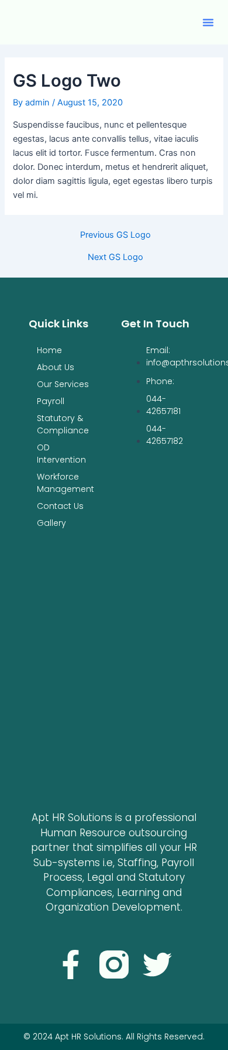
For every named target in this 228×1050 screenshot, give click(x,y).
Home (49, 350)
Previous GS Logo (115, 235)
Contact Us (60, 506)
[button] (208, 22)
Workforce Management (65, 483)
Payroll (50, 401)
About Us (55, 367)
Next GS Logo (115, 257)
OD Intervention (61, 454)
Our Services (63, 384)
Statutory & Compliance (63, 424)
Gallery (51, 523)
